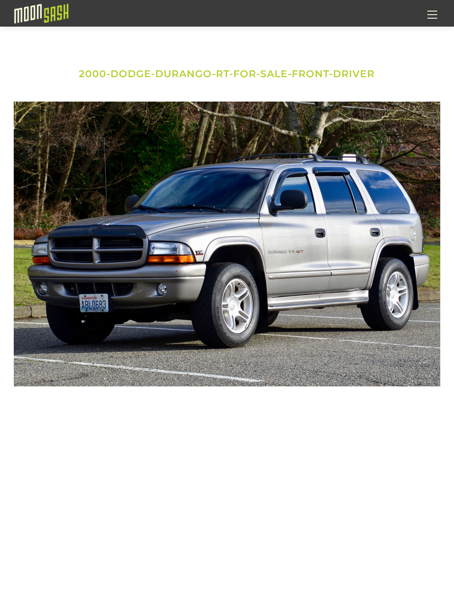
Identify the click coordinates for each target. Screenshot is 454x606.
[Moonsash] (41, 12)
